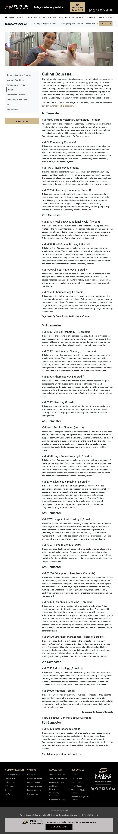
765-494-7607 (93, 815)
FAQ (8, 104)
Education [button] (31, 17)
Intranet (74, 774)
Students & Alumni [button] (47, 17)
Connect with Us (91, 23)
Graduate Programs (57, 782)
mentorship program (63, 105)
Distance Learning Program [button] (63, 23)
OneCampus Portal (13, 774)
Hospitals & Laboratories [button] (71, 17)
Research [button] (90, 17)
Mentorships (12, 109)
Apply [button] (11, 17)
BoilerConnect (11, 782)
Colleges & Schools (35, 786)
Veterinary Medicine (57, 774)
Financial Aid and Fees (16, 99)
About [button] (20, 17)
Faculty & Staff (33, 774)
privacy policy (88, 821)
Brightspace (10, 778)
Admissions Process (15, 94)
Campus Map (32, 794)
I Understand (59, 827)
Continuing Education (58, 799)
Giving (101, 17)
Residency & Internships (54, 787)
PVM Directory (77, 786)
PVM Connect (77, 782)
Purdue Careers (33, 782)
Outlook (8, 790)
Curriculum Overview (16, 84)
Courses (12, 89)
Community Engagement (54, 794)
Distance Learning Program (18, 74)
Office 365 (9, 786)
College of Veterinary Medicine (48, 7)
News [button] (108, 17)
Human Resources (34, 778)
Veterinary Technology (16, 24)
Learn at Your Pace (15, 79)
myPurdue (9, 794)
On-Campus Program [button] (41, 23)
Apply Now (105, 23)
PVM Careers (76, 778)
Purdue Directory (34, 790)
